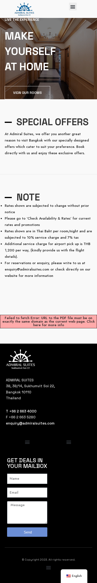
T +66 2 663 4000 (21, 411)
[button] (73, 6)
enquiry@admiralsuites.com (30, 423)
